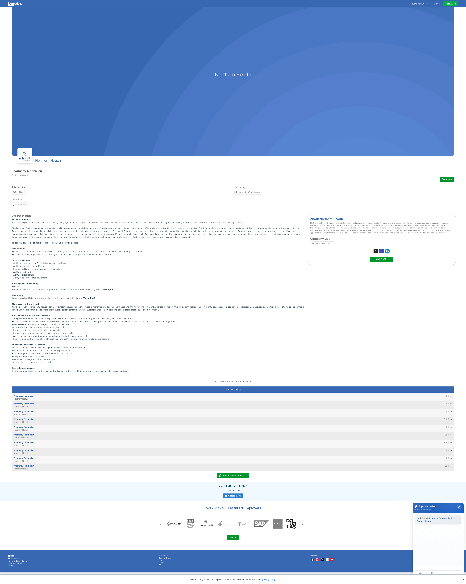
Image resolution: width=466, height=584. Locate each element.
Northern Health (48, 160)
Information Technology (249, 192)
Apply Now (447, 179)
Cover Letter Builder (419, 4)
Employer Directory (165, 558)
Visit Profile (381, 259)
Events (161, 562)
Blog (160, 564)
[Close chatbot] (459, 507)
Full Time (19, 192)
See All (233, 538)
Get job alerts (234, 496)
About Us (162, 560)
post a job (451, 4)
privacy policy (268, 579)
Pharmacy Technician (24, 396)
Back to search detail (233, 475)
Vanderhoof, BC (22, 204)
